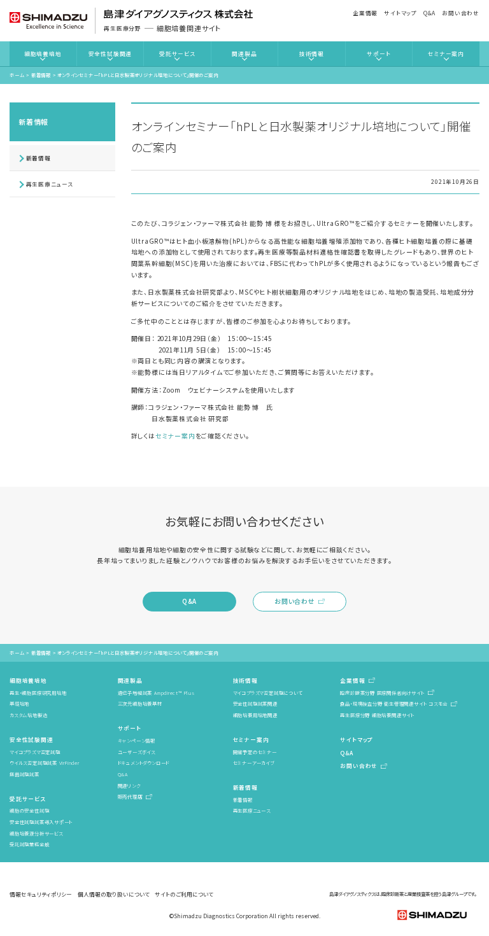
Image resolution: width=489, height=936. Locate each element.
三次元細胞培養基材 (140, 703)
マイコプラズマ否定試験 (35, 751)
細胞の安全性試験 (29, 810)
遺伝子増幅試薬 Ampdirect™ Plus (156, 692)
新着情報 (41, 74)
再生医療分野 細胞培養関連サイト (377, 714)
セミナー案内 (446, 53)
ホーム (17, 74)
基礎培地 (19, 703)
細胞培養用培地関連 (255, 714)
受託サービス (177, 53)
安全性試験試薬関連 (255, 703)
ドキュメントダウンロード (143, 762)
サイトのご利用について (184, 894)
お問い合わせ (460, 13)
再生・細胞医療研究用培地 (38, 692)
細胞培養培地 (43, 53)
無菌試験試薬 (24, 774)
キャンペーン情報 (136, 740)
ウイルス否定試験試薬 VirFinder (45, 762)
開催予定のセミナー (255, 751)
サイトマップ (400, 13)
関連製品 (244, 53)
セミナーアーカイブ (253, 762)
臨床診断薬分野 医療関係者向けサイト (382, 692)
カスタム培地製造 (28, 714)
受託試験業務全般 (29, 844)
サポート (378, 53)
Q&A (429, 13)
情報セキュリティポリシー (41, 894)
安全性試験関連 (110, 53)
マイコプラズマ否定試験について (267, 692)
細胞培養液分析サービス (36, 833)
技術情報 (311, 53)
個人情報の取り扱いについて (114, 894)
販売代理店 (130, 796)
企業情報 (365, 13)
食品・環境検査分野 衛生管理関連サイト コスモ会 (394, 703)
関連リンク (129, 785)
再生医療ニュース (49, 184)
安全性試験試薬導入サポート (41, 821)
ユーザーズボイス (136, 751)
